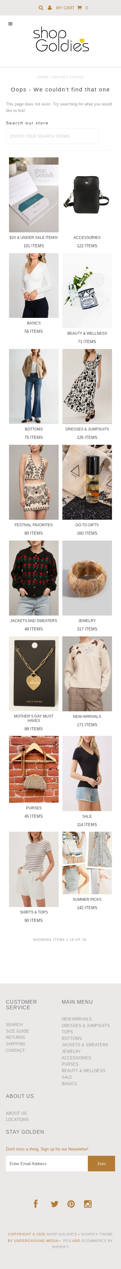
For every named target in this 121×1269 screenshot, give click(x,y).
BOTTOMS (72, 1038)
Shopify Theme (97, 1234)
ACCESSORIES (76, 1058)
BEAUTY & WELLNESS (83, 1070)
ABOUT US (16, 1113)
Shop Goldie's (62, 1234)
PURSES (70, 1064)
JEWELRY (71, 1051)
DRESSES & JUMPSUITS (86, 1025)
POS (67, 1241)
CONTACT (15, 1050)
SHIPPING (15, 1044)
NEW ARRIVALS (77, 1019)
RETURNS (15, 1037)
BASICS (69, 1083)
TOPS (67, 1032)
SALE (67, 1077)
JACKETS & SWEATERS (85, 1045)
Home (43, 77)
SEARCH (14, 1024)
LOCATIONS (17, 1119)
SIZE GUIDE (17, 1031)
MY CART (72, 8)
